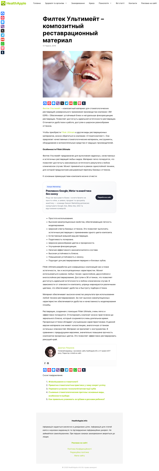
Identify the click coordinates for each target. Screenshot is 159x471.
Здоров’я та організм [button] (54, 3)
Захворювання (78, 3)
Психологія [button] (104, 3)
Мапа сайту (79, 456)
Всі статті (120, 3)
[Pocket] (2, 48)
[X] (2, 31)
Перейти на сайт (104, 197)
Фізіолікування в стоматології (63, 382)
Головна (37, 3)
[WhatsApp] (2, 44)
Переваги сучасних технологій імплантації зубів (72, 389)
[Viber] (2, 26)
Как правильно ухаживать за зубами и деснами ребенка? (77, 399)
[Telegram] (2, 35)
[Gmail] (2, 39)
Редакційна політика (79, 452)
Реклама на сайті (149, 3)
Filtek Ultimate (68, 132)
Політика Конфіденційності (79, 449)
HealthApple (16, 3)
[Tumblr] (2, 52)
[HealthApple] (3, 3)
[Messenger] (2, 22)
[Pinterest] (48, 363)
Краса (91, 3)
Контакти (133, 3)
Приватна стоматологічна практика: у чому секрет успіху (77, 385)
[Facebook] (45, 363)
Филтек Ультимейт (52, 108)
